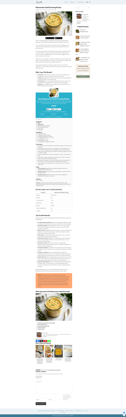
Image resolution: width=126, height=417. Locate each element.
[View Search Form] (89, 2)
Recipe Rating (39, 376)
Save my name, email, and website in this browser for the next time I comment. (67, 397)
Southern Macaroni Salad (43, 326)
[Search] (88, 8)
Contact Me (60, 410)
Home (65, 2)
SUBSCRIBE (83, 76)
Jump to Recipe (50, 38)
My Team (85, 410)
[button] (51, 105)
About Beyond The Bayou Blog (46, 410)
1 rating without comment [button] (54, 370)
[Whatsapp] (49, 341)
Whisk (39, 123)
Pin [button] (54, 109)
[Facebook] (37, 341)
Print (49, 109)
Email (50, 399)
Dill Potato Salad (41, 327)
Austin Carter (39, 9)
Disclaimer (78, 410)
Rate (59, 109)
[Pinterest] (87, 2)
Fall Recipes (81, 2)
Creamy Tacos (41, 329)
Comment (39, 381)
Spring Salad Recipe (42, 324)
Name (38, 399)
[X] (41, 341)
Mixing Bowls (41, 124)
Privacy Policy (69, 410)
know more (44, 336)
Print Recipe (59, 38)
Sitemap (63, 412)
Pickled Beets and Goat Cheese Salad (46, 323)
